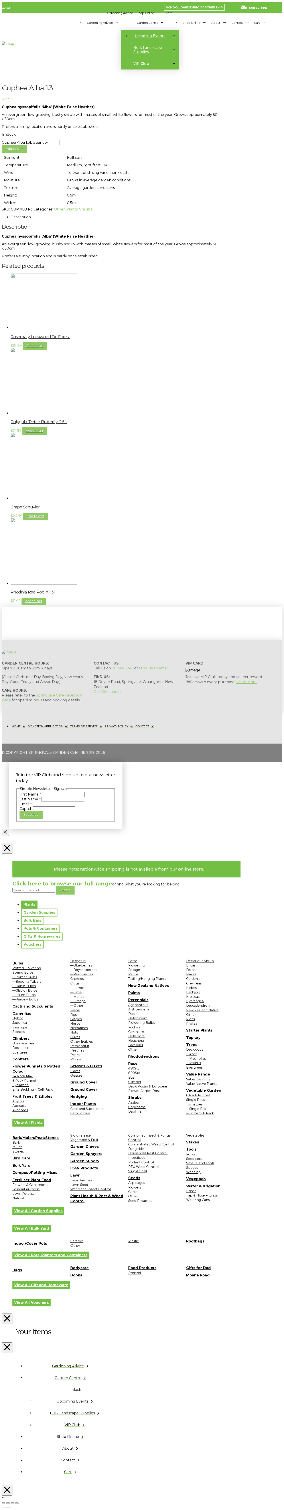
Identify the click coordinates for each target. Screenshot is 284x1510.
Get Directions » (108, 692)
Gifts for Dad (198, 1268)
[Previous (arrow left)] (3, 1507)
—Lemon (77, 988)
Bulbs (17, 963)
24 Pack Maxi (22, 1076)
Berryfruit (78, 961)
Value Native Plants (201, 1084)
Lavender (135, 1045)
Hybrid (17, 1018)
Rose (133, 1064)
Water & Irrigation (203, 1186)
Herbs (75, 1024)
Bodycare (79, 1268)
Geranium (136, 1032)
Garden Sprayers (86, 1154)
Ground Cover (83, 1082)
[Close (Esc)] (17, 1503)
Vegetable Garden (203, 1090)
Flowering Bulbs (141, 1023)
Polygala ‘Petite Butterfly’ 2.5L (39, 421)
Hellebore (136, 1036)
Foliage (134, 970)
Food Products (142, 1268)
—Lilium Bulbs (24, 995)
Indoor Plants (83, 1104)
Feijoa (75, 1010)
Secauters (194, 1159)
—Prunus (193, 1063)
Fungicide (136, 1149)
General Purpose (26, 1189)
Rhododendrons (143, 1056)
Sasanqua (20, 1027)
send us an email (153, 668)
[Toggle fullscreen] (8, 1503)
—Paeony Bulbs (25, 999)
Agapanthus (138, 1005)
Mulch (17, 1147)
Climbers (21, 1038)
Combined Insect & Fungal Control (150, 1137)
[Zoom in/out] (3, 1503)
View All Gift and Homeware (41, 1285)
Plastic (133, 1241)
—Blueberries (81, 965)
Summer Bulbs (24, 977)
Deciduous (20, 1048)
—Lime (76, 992)
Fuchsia (134, 1027)
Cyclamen (20, 1085)
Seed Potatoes (140, 1201)
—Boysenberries (83, 970)
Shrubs (85, 209)
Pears (74, 1055)
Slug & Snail (137, 1171)
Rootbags (195, 1241)
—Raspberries (81, 974)
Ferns (132, 961)
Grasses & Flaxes (86, 1066)
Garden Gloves (84, 1147)
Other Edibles (81, 1042)
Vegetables (195, 1135)
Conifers (20, 1059)
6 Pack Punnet (24, 1081)
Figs (73, 1015)
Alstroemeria (138, 1009)
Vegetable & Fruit (84, 1140)
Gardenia (193, 979)
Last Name (30, 799)
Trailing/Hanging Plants (147, 979)
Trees (191, 1045)
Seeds (134, 1178)
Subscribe (31, 815)
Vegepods (196, 1179)
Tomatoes (194, 1104)
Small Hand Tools (200, 1163)
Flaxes (75, 1071)
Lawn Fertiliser (24, 1194)
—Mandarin (79, 997)
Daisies (133, 1014)
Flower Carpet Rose (144, 1091)
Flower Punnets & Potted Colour (36, 1068)
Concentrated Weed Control (151, 1144)
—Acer (191, 1054)
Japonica (19, 1023)
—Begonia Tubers (26, 982)
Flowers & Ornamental (30, 1185)
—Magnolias (196, 1059)
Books (76, 1275)
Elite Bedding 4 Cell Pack (32, 1089)
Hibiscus (192, 997)
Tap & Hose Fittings (202, 1195)
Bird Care (21, 1158)
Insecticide (136, 1158)
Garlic (132, 1192)
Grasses (76, 1075)
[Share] (12, 1503)
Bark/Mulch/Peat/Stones (35, 1138)
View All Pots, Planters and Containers (50, 1255)
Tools (191, 1149)
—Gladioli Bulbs (24, 990)
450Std (134, 1068)
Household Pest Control (148, 1153)
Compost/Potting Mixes (34, 1173)
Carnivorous (80, 1113)
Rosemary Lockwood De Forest (40, 336)
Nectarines (79, 1028)
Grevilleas (193, 983)
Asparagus (136, 1183)
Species (18, 1032)
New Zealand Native (202, 1010)
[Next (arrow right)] (8, 1507)
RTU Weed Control (143, 1167)
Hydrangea (195, 1001)
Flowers (134, 1187)
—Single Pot (196, 1109)
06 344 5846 (122, 668)
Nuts (74, 1032)
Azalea (133, 1103)
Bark (16, 1143)
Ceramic (76, 1241)
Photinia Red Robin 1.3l (33, 592)
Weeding (193, 1172)
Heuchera (136, 1041)
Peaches (77, 1050)
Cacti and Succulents (32, 1006)
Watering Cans (198, 1200)
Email (26, 804)
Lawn (75, 1175)
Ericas (190, 965)
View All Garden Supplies (38, 1211)
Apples (18, 1101)
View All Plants (28, 1123)
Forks (190, 1154)
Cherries (77, 979)
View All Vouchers (31, 1302)
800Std (134, 1073)
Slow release (80, 1135)
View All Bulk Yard (31, 1228)
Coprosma (137, 1107)
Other (59, 209)
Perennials (138, 1000)
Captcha (27, 809)
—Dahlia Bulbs (24, 986)
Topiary (193, 1038)
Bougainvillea (23, 1043)
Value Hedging (198, 1079)
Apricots (19, 1106)
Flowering (136, 965)
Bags (17, 1270)
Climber (134, 1082)
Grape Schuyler (25, 507)
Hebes (191, 988)
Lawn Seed (79, 1185)
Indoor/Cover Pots (29, 1243)
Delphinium (138, 1018)
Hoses (191, 1191)
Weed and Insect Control (90, 1189)
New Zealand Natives (148, 986)
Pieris (190, 1019)
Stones (18, 1151)
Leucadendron (198, 1006)
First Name (30, 794)
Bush (132, 1077)
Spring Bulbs (23, 972)
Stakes (192, 1142)
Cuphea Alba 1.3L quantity (25, 142)
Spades (192, 1168)
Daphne (135, 1111)
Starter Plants (199, 1030)
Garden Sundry (84, 1161)
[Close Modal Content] (5, 832)
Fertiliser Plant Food (31, 1180)
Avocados (20, 1110)
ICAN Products (84, 1168)
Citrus (74, 983)
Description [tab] (21, 217)
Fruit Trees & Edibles (32, 1096)
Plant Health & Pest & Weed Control (96, 1198)
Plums (75, 1059)
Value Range (198, 1074)
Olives (75, 1037)
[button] (120, 13)
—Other (76, 1006)
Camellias (21, 1013)
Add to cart (14, 149)
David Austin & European (148, 1086)
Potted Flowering (26, 968)
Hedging (78, 1097)
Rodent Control (141, 1162)
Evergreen (21, 1052)
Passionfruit (79, 1046)
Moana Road (198, 1275)
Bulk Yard (21, 1165)
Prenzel (134, 1273)
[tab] (29, 905)
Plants (72, 209)
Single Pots (195, 1100)
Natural (18, 1198)
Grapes (76, 1019)
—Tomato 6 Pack (200, 1113)
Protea (191, 1024)
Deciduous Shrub (200, 961)
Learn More (246, 682)
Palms (133, 974)
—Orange (78, 1001)
